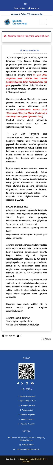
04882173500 (28, 445)
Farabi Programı (27, 419)
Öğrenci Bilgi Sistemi (28, 401)
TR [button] (25, 4)
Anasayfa (34, 8)
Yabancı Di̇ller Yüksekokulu (27, 14)
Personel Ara (20, 8)
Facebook (10, 335)
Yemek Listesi (27, 410)
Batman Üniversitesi (27, 396)
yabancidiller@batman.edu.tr (28, 449)
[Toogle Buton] (43, 22)
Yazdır (47, 339)
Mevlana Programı (28, 424)
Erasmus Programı (28, 415)
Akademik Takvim (28, 405)
